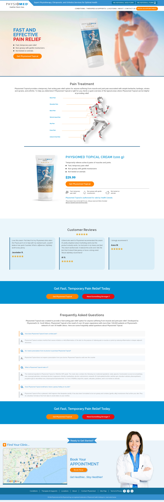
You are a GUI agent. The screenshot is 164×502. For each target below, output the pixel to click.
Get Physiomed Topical (27, 56)
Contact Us (130, 9)
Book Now (78, 470)
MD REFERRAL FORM (145, 3)
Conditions (34, 491)
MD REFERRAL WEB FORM (123, 3)
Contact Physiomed (88, 491)
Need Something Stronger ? (98, 297)
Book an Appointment (147, 9)
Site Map (103, 491)
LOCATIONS (112, 9)
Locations (64, 491)
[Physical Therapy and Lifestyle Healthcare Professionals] (17, 5)
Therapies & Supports (49, 491)
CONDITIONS (80, 9)
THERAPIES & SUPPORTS (96, 9)
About (121, 9)
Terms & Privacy (116, 491)
